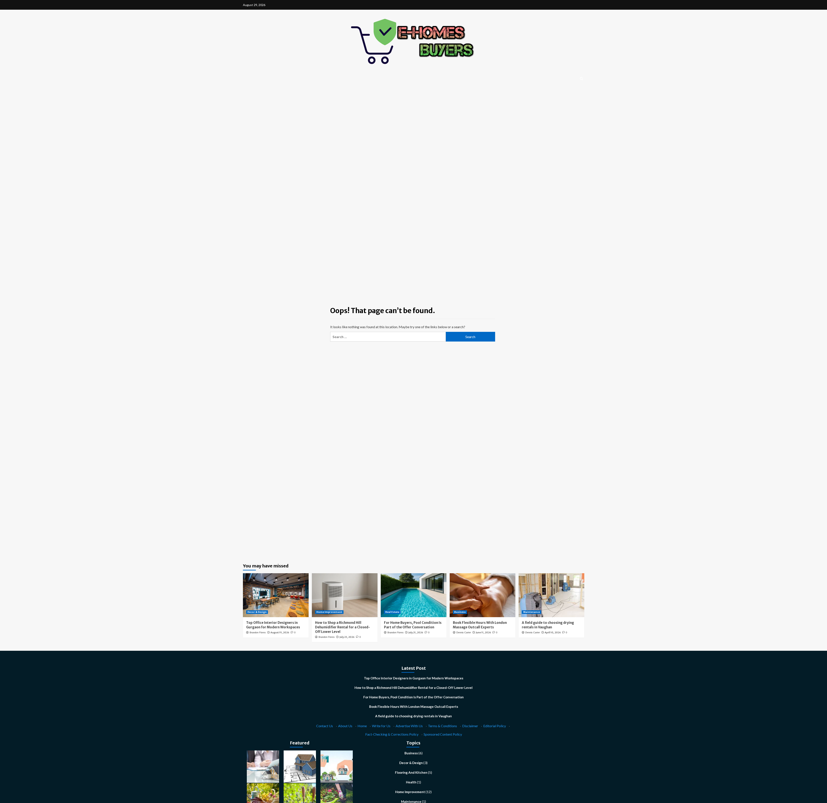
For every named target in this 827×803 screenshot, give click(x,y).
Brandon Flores (258, 632)
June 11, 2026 (483, 632)
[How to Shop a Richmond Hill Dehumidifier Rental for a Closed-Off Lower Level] (345, 595)
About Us (345, 726)
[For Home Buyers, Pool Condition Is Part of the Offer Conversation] (413, 595)
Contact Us (324, 726)
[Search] (581, 78)
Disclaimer (470, 726)
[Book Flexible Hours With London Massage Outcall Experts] (482, 595)
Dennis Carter (463, 632)
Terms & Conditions (442, 726)
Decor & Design (257, 612)
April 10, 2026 (553, 632)
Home (362, 726)
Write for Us (381, 726)
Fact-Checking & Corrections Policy (391, 734)
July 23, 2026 (346, 636)
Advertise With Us (409, 726)
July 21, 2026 (415, 632)
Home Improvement (329, 612)
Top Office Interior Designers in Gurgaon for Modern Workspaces (413, 678)
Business (460, 612)
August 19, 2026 (279, 632)
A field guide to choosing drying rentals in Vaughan (413, 716)
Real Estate (392, 612)
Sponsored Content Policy (443, 734)
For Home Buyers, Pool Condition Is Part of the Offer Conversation (413, 697)
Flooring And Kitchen (411, 772)
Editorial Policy (494, 726)
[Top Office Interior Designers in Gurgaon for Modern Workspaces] (276, 595)
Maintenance (531, 612)
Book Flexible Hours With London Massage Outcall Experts (413, 706)
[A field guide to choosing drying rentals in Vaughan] (551, 595)
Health (411, 782)
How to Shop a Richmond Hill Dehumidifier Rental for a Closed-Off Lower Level (342, 627)
